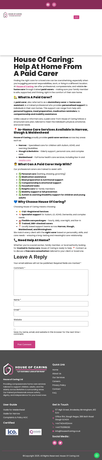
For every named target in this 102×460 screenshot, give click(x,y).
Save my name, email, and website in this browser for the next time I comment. (47, 333)
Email (17, 310)
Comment (19, 268)
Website (18, 320)
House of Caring (24, 86)
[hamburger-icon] (76, 17)
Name (17, 300)
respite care (25, 160)
